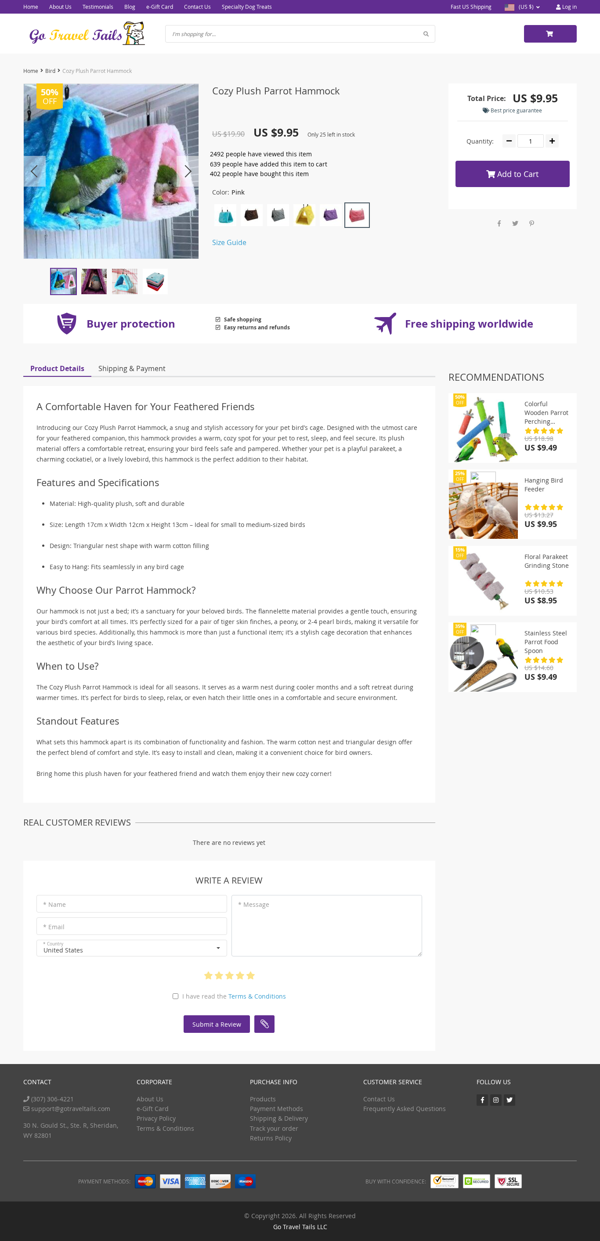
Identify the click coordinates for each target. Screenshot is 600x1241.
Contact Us (197, 6)
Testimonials (98, 6)
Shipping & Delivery (279, 1118)
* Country (53, 944)
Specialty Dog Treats (247, 6)
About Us (60, 6)
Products (263, 1099)
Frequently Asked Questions (404, 1108)
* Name (54, 904)
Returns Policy (271, 1138)
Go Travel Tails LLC (300, 1227)
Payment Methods (276, 1108)
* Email (54, 927)
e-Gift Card (159, 6)
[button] (131, 948)
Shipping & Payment (132, 368)
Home (30, 6)
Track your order (274, 1128)
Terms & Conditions (257, 996)
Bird (50, 70)
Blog (129, 6)
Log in (569, 6)
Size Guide (229, 242)
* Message (253, 904)
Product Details (57, 368)
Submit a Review (216, 1024)
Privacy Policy (156, 1118)
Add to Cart (517, 174)
